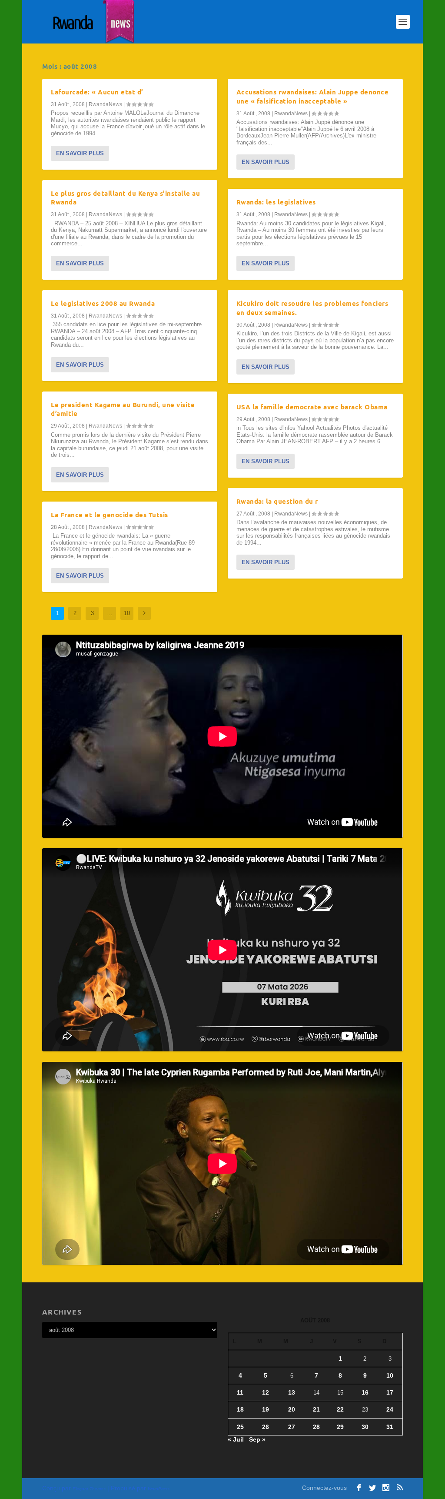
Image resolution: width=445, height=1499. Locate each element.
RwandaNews (105, 104)
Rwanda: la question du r (277, 501)
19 (265, 1409)
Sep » (257, 1439)
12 (265, 1392)
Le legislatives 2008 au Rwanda (103, 303)
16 (365, 1392)
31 (389, 1426)
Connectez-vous (324, 1487)
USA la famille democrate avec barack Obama (312, 406)
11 (240, 1392)
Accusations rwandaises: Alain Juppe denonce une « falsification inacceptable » (312, 96)
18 (240, 1409)
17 (389, 1392)
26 (265, 1426)
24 (389, 1409)
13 (291, 1392)
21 (316, 1409)
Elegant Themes (89, 1488)
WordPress (158, 1488)
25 (240, 1426)
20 (291, 1409)
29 (340, 1426)
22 (340, 1409)
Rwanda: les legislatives (276, 201)
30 (365, 1426)
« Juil (236, 1439)
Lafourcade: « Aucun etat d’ (97, 91)
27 (291, 1426)
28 (316, 1426)
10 (127, 613)
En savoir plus (80, 153)
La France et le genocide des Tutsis (109, 514)
